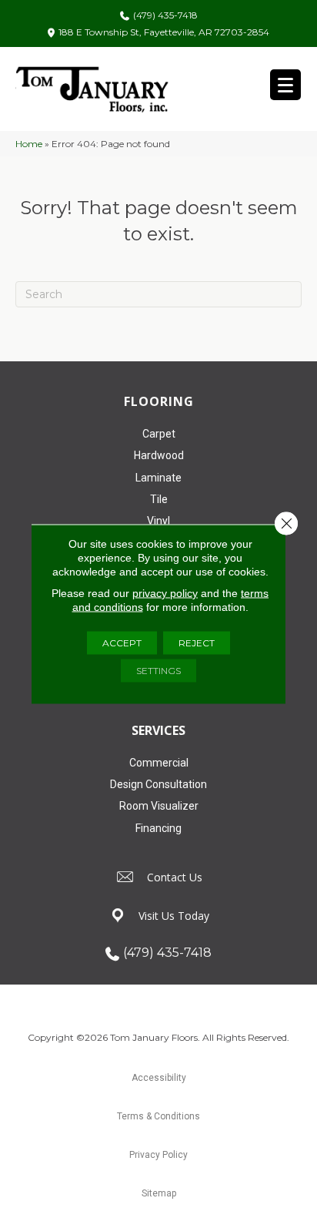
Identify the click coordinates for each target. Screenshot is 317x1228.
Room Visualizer (159, 806)
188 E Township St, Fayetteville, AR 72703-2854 (163, 32)
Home (28, 143)
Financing (158, 828)
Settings (158, 670)
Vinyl (158, 521)
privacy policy (165, 593)
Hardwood (159, 455)
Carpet (158, 434)
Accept (122, 643)
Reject (197, 643)
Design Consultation (158, 784)
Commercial (159, 763)
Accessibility (159, 1077)
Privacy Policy (158, 1154)
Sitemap (159, 1193)
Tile (159, 499)
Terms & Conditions (158, 1116)
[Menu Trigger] (285, 84)
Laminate (158, 477)
